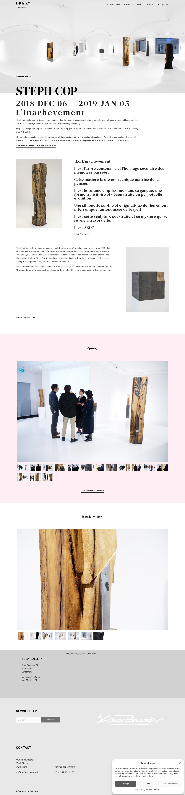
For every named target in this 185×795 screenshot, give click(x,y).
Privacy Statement (153, 790)
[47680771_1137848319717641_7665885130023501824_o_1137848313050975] (149, 467)
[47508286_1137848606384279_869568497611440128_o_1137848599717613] (60, 467)
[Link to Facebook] (159, 5)
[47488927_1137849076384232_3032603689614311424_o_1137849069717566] (35, 467)
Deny (148, 784)
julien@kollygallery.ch (31, 677)
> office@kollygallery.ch (27, 772)
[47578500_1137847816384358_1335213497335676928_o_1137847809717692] (98, 467)
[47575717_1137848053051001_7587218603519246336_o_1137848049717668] (60, 636)
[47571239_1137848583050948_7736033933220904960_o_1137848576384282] (73, 467)
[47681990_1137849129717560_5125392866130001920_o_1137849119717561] (162, 467)
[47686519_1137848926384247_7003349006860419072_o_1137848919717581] (35, 477)
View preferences (170, 784)
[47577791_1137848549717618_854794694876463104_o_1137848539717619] (86, 636)
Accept (126, 784)
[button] (179, 763)
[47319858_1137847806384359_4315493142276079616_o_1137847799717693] (92, 411)
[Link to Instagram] (163, 5)
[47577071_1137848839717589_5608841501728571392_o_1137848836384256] (86, 467)
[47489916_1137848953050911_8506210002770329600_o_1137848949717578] (92, 579)
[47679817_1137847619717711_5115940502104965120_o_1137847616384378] (137, 467)
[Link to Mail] (167, 5)
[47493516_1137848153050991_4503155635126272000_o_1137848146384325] (48, 467)
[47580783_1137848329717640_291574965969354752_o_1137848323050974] (124, 467)
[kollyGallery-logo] (23, 5)
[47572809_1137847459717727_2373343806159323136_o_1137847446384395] (48, 636)
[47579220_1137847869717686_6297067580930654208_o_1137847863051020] (111, 467)
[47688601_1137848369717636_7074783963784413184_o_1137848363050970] (48, 477)
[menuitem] (114, 5)
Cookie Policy (140, 790)
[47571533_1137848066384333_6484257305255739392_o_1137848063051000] (35, 636)
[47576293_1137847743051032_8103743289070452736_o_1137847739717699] (73, 636)
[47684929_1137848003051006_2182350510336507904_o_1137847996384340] (22, 477)
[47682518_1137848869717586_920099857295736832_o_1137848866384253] (98, 636)
